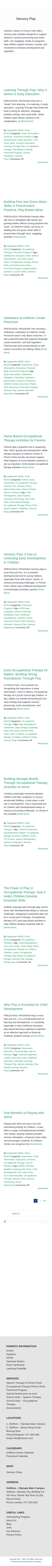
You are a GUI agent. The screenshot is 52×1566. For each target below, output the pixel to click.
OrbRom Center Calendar (20, 1452)
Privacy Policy (14, 1534)
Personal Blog (21, 1051)
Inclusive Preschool (26, 381)
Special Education (12, 489)
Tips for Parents (11, 492)
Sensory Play (10, 390)
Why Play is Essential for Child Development (24, 985)
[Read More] (27, 121)
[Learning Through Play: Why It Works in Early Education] (24, 74)
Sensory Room (24, 486)
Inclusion (8, 137)
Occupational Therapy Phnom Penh (20, 505)
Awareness (27, 365)
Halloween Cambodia (14, 377)
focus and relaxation (13, 1175)
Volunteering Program (18, 1517)
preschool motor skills (20, 265)
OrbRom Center (24, 618)
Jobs (9, 1527)
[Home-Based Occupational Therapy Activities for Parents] (24, 420)
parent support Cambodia (16, 508)
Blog (8, 1524)
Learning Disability (16, 1368)
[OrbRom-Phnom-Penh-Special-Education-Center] (15, 3)
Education (20, 368)
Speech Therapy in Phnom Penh (24, 1383)
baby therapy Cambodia (26, 727)
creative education (12, 1058)
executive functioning (14, 499)
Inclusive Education (25, 143)
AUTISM (29, 1166)
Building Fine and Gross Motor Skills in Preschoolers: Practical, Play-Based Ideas (24, 178)
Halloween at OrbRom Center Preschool (24, 297)
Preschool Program (23, 137)
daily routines (23, 495)
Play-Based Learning (22, 149)
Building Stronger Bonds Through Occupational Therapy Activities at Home (24, 759)
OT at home (9, 839)
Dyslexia (11, 1354)
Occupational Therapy (26, 483)
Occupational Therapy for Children (20, 949)
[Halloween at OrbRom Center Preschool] (24, 302)
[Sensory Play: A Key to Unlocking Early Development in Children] (24, 538)
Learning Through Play (14, 146)
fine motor (22, 259)
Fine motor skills (11, 946)
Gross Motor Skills (29, 946)
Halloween (26, 374)
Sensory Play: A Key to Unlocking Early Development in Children (24, 532)
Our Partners (13, 1531)
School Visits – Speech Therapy (23, 1397)
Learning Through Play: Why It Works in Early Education (24, 68)
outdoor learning (25, 1064)
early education (25, 140)
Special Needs (29, 489)
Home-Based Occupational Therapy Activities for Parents (24, 414)
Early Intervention (30, 133)
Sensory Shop (14, 1472)
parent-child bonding (25, 839)
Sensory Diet (10, 486)
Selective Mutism (15, 1361)
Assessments (10, 140)
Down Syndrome (15, 1365)
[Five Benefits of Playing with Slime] (24, 1097)
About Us (11, 1520)
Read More (43, 162)
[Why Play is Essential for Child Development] (24, 989)
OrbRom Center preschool (16, 384)
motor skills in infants (14, 734)
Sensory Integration (13, 842)
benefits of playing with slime (17, 1169)
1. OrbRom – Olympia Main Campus (26, 1424)
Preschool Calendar (17, 1456)
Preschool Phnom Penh (15, 621)
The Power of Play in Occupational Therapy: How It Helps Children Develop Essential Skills (24, 864)
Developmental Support (15, 833)
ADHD (21, 1166)
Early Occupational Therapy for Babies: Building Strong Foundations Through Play (24, 648)
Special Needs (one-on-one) (21, 1393)
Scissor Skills (20, 271)
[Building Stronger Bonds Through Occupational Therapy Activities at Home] (24, 765)
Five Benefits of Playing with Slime (24, 1093)
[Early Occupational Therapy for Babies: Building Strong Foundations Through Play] (24, 654)
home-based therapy (19, 502)
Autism (25, 480)
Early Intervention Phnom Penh (18, 731)
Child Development (28, 829)
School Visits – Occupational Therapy (21, 1402)
